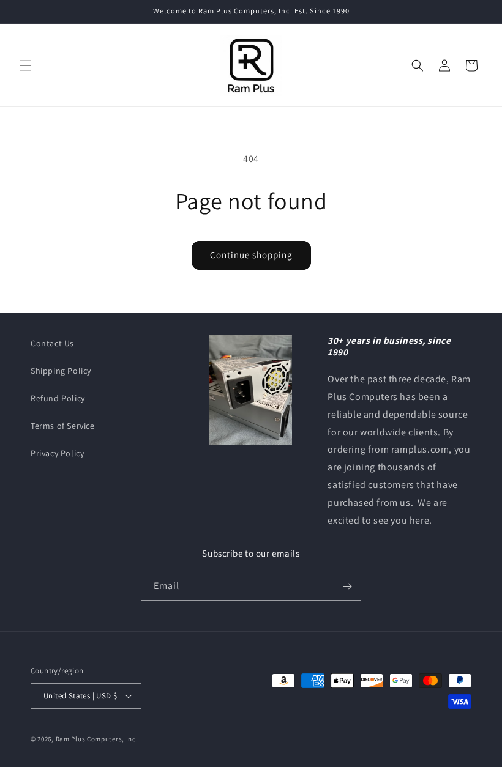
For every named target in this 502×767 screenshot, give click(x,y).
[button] (25, 65)
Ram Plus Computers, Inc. (97, 739)
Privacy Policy (57, 453)
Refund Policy (58, 398)
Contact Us (52, 343)
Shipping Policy (61, 370)
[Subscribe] (347, 586)
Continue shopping (251, 255)
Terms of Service (63, 425)
